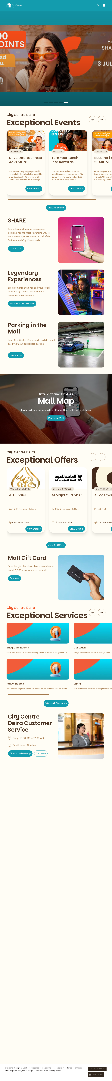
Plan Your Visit (56, 418)
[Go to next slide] (101, 119)
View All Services (56, 703)
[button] (96, 1074)
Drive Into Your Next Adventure (25, 160)
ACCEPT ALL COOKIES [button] (97, 1069)
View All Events (56, 207)
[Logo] (14, 5)
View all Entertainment (22, 303)
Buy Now (15, 578)
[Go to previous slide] (92, 119)
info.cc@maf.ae (28, 745)
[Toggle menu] (103, 5)
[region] (56, 58)
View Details (34, 188)
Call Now (41, 753)
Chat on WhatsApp (20, 753)
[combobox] (98, 5)
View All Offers (56, 545)
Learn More (16, 248)
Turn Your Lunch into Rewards (65, 160)
